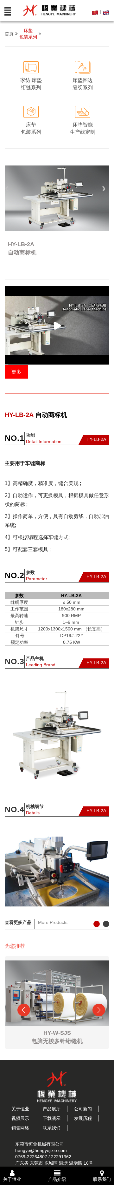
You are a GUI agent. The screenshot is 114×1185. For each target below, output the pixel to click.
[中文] (96, 11)
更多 (16, 371)
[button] (8, 188)
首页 (9, 33)
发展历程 (83, 1118)
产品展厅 (51, 1108)
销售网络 (20, 1127)
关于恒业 (20, 1108)
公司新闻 (83, 1108)
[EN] (106, 11)
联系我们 (51, 1127)
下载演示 (51, 1118)
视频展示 (20, 1118)
